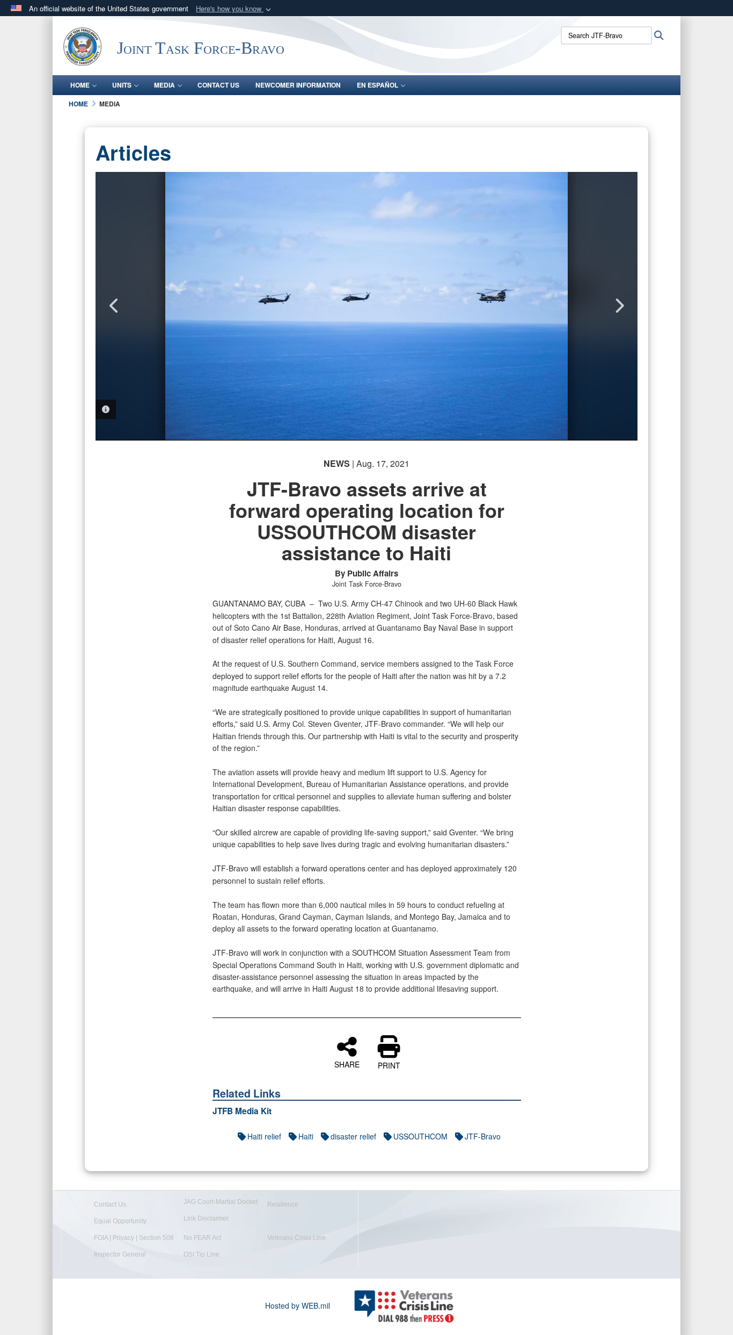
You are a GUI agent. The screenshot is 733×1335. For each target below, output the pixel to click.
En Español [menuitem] (377, 85)
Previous (114, 305)
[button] (234, 9)
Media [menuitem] (164, 85)
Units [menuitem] (121, 85)
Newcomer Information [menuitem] (298, 85)
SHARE (347, 1064)
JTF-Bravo (483, 1136)
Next (618, 305)
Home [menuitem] (80, 85)
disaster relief (353, 1136)
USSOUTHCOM (420, 1136)
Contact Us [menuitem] (218, 85)
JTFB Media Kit (242, 1111)
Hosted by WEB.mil (297, 1305)
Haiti (305, 1136)
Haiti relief (264, 1136)
